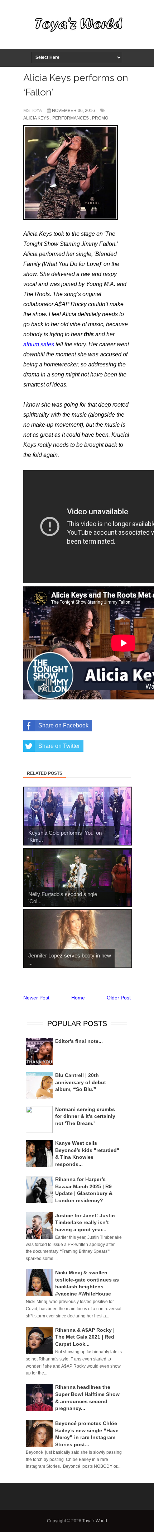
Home (78, 998)
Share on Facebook (63, 725)
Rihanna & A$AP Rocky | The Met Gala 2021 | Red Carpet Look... (85, 1337)
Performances (70, 118)
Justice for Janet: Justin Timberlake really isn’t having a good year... (85, 1222)
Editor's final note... (79, 1041)
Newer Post (36, 998)
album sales (38, 344)
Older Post (119, 998)
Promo (100, 118)
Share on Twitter (59, 746)
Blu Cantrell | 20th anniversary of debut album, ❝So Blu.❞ (80, 1082)
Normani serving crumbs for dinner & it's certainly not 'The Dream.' (85, 1116)
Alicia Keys (36, 118)
